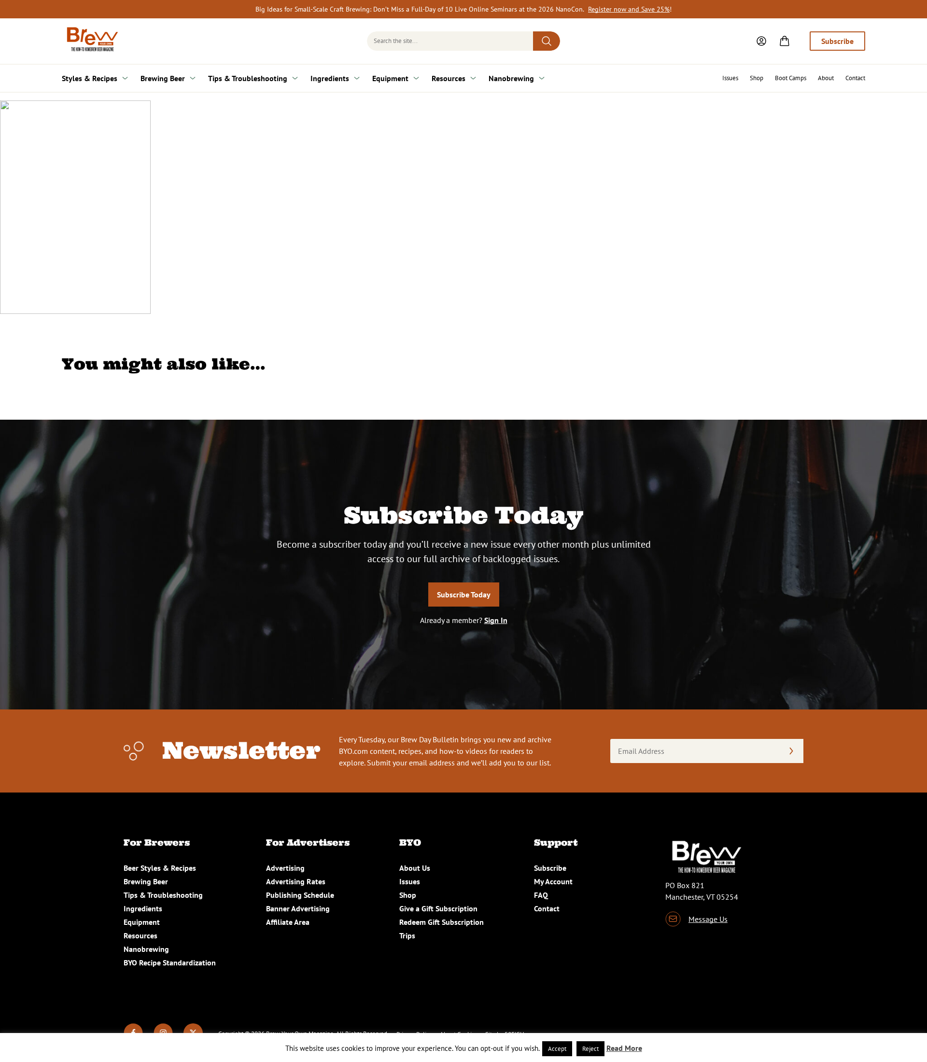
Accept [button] (557, 1049)
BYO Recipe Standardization (170, 962)
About (826, 78)
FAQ (541, 895)
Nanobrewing (511, 78)
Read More (624, 1048)
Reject (590, 1049)
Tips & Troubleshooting (247, 78)
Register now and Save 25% (629, 9)
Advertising (285, 868)
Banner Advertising (298, 908)
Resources (448, 78)
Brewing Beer (162, 78)
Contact (855, 78)
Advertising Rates (295, 881)
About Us (414, 868)
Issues (730, 78)
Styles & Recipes (89, 78)
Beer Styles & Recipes (160, 868)
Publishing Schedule (300, 895)
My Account (553, 881)
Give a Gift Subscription (438, 908)
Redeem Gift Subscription (441, 922)
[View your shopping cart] (784, 41)
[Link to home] (91, 41)
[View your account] (761, 41)
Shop (756, 78)
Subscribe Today (464, 594)
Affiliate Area (287, 922)
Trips (407, 935)
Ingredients (329, 78)
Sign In (495, 620)
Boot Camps (790, 78)
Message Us (708, 919)
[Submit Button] (546, 41)
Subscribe (837, 41)
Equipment (390, 78)
